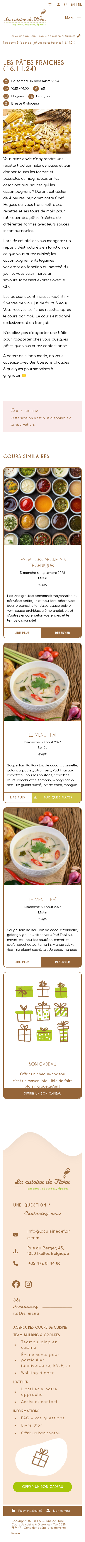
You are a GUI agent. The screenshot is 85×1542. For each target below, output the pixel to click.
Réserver (62, 633)
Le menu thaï (42, 734)
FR (66, 4)
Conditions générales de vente (45, 1527)
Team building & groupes (36, 1335)
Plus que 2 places (58, 797)
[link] (49, 4)
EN (73, 4)
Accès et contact (39, 1402)
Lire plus (22, 633)
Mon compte (61, 1510)
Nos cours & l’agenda (17, 42)
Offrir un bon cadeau (42, 1093)
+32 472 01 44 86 (44, 1263)
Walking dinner (37, 1373)
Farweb (17, 1533)
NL (80, 4)
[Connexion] (58, 4)
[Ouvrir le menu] (73, 18)
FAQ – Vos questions (43, 1418)
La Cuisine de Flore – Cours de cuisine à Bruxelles (42, 35)
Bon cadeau (42, 1064)
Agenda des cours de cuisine (40, 1327)
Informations (26, 1411)
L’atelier (20, 1382)
